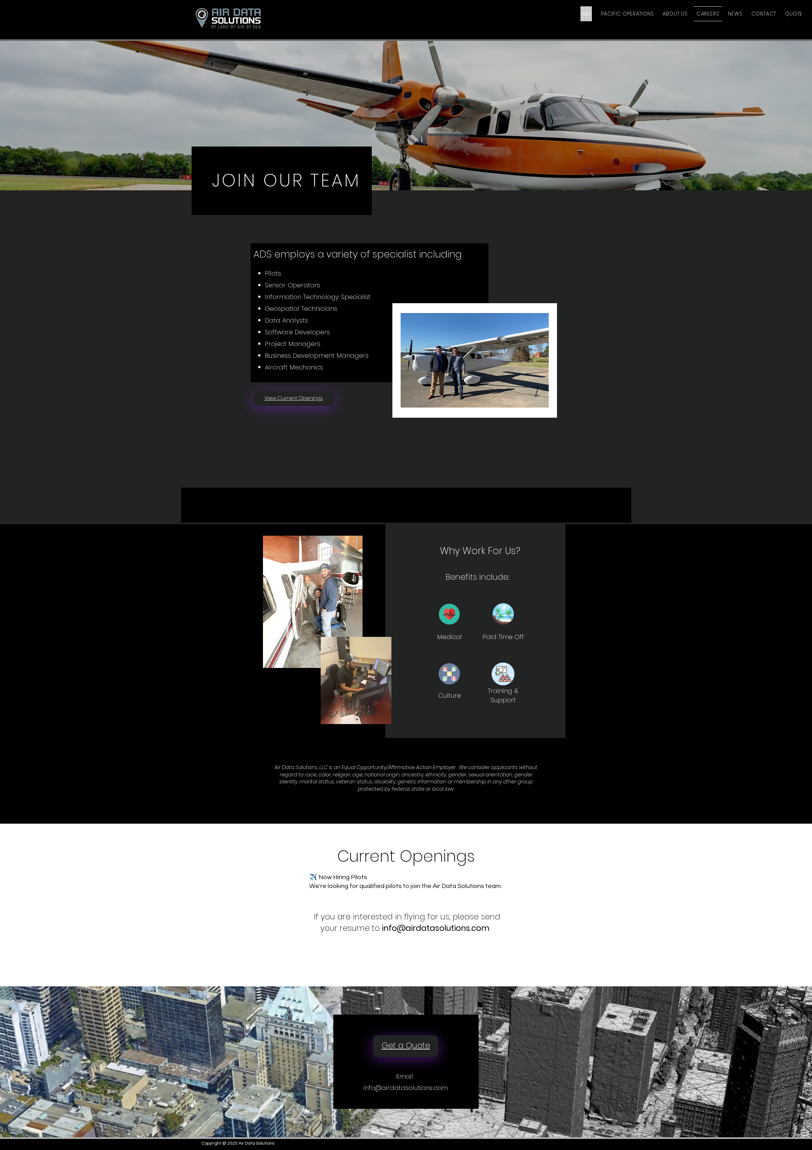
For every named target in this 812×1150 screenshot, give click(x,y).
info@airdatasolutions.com (435, 928)
